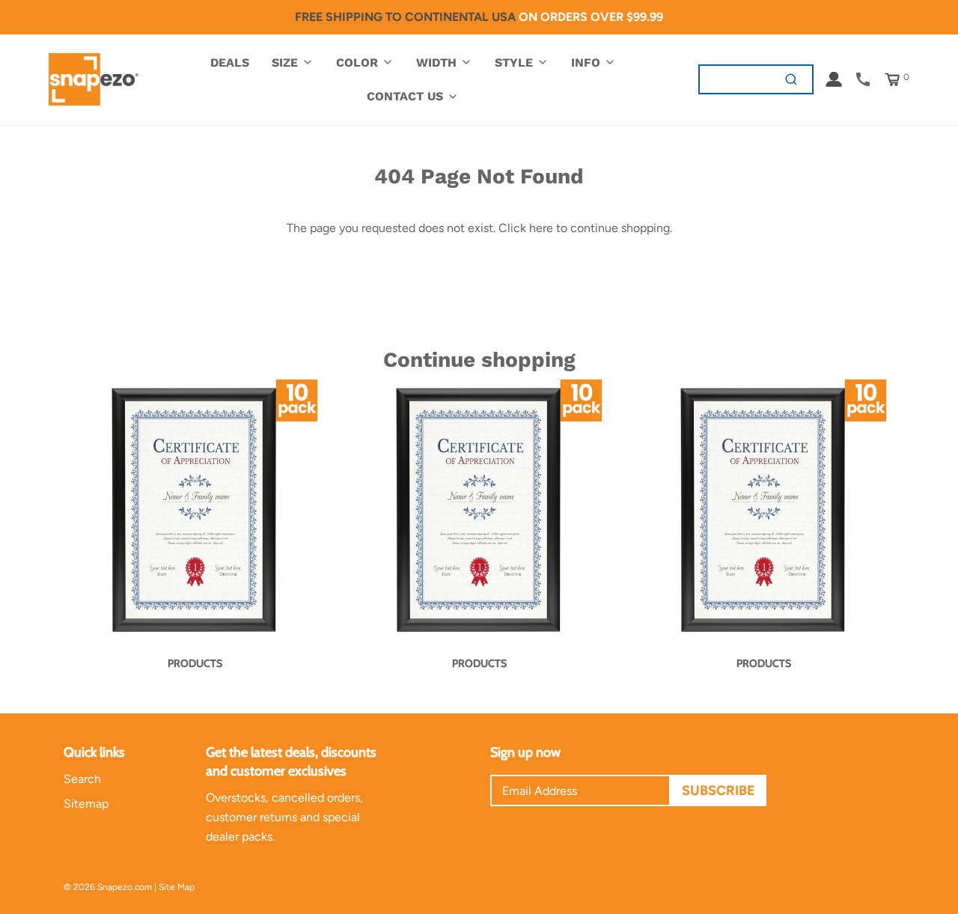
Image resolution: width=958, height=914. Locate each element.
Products (195, 663)
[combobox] (735, 79)
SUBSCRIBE (718, 790)
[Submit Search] (791, 79)
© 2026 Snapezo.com (108, 887)
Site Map (177, 887)
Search (82, 779)
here (541, 228)
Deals (229, 62)
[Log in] (834, 79)
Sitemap (86, 803)
